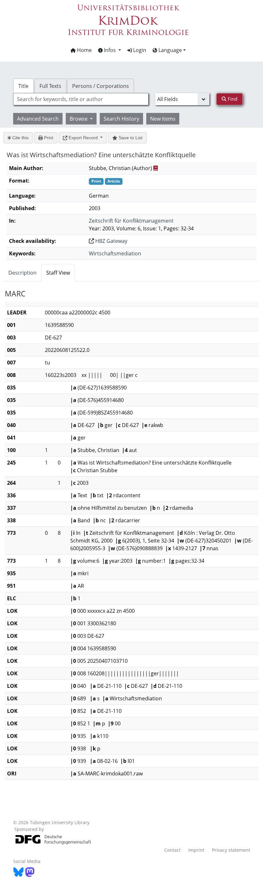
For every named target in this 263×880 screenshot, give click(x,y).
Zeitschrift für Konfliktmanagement (131, 220)
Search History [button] (121, 118)
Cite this (20, 137)
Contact (172, 850)
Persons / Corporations (100, 86)
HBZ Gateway (110, 240)
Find (231, 99)
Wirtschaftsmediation (115, 253)
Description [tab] (22, 272)
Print (48, 137)
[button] (109, 50)
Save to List (129, 137)
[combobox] (80, 99)
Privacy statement (231, 850)
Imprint (196, 850)
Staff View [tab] (58, 272)
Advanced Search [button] (38, 118)
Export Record (83, 137)
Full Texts (50, 86)
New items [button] (162, 118)
